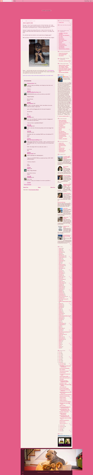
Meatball (60, 254)
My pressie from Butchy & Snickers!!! (65, 390)
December (62, 363)
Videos (60, 248)
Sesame (60, 259)
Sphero (60, 335)
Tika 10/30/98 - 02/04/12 (63, 66)
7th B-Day (61, 275)
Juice (60, 269)
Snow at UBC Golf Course (65, 377)
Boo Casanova (30, 103)
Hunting (60, 250)
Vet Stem (60, 270)
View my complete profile (64, 116)
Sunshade (66, 76)
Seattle (60, 258)
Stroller (60, 300)
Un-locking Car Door (63, 45)
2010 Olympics (62, 255)
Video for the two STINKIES (64, 48)
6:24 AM (29, 116)
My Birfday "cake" (63, 383)
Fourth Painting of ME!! (64, 376)
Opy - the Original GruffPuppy (33, 139)
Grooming (61, 137)
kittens (60, 341)
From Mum (62, 379)
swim (60, 347)
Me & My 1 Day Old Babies (64, 35)
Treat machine (61, 279)
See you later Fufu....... (65, 167)
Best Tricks (61, 37)
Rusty (60, 308)
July (61, 429)
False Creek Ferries (63, 296)
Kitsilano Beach (62, 144)
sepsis (60, 344)
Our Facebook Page (62, 54)
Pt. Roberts (61, 297)
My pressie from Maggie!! (65, 368)
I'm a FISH (61, 36)
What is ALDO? (62, 405)
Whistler (60, 303)
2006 (60, 362)
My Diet (60, 128)
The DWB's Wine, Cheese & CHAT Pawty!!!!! (66, 157)
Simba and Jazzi (30, 83)
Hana (60, 320)
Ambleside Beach (62, 150)
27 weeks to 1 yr (62, 126)
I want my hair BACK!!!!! (64, 420)
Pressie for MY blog (61, 202)
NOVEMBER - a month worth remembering (65, 366)
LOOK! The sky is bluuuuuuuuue (63, 414)
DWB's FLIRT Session (65, 218)
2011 (60, 356)
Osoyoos (60, 329)
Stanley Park (61, 143)
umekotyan (29, 177)
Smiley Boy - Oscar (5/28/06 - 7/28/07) (67, 185)
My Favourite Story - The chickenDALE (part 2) (64, 410)
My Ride (60, 42)
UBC (60, 146)
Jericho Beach (61, 151)
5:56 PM (29, 152)
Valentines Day (62, 339)
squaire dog (61, 281)
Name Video (61, 328)
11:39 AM (29, 131)
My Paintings (61, 273)
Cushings (60, 284)
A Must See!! (61, 22)
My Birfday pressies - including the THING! (64, 381)
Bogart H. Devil (30, 153)
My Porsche (61, 41)
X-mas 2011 (61, 287)
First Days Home (62, 123)
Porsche (60, 330)
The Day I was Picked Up (63, 122)
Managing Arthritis (62, 132)
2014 (60, 352)
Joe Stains (29, 117)
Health (60, 249)
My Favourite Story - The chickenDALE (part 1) (64, 416)
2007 (60, 360)
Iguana (60, 322)
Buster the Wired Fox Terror (33, 92)
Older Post (52, 187)
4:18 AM (29, 182)
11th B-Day (61, 292)
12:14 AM (29, 176)
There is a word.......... (64, 423)
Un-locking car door (62, 136)
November (62, 364)
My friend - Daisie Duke (64, 411)
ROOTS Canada (63, 397)
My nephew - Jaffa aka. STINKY (65, 60)
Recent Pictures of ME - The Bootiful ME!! (66, 236)
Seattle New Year (62, 334)
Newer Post (25, 187)
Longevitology (61, 324)
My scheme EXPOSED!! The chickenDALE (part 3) (65, 407)
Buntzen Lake (61, 149)
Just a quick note (28, 23)
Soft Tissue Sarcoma (63, 298)
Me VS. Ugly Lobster (63, 40)
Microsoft (60, 307)
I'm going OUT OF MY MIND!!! (65, 401)
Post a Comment (27, 184)
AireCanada (61, 313)
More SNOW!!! (62, 369)
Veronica (60, 266)
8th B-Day (61, 304)
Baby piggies (61, 268)
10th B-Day (61, 271)
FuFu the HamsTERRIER (63, 72)
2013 (60, 353)
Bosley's (60, 314)
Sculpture (61, 333)
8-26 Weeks (61, 125)
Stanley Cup (61, 336)
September (62, 426)
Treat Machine (61, 46)
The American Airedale (64, 371)
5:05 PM (29, 138)
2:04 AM (29, 91)
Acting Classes (62, 282)
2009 (60, 359)
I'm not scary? (62, 421)
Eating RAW (61, 260)
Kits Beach (61, 252)
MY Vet (60, 130)
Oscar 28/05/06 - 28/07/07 (64, 67)
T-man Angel (29, 125)
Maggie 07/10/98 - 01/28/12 (64, 65)
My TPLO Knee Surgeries (64, 133)
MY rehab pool (61, 131)
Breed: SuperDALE (62, 120)
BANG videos (61, 276)
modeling (60, 312)
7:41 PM (29, 167)
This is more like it (66, 175)
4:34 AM (29, 102)
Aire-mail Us (61, 55)
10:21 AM (29, 124)
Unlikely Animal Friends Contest (65, 301)
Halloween (61, 291)
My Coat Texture (62, 127)
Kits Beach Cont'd (62, 145)
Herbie (28, 168)
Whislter (60, 340)
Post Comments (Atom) (34, 189)
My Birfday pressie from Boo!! (65, 394)
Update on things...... (63, 400)
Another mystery (63, 398)
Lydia (60, 325)
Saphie (60, 309)
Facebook (61, 319)
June (61, 430)
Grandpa (60, 290)
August (61, 427)
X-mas (60, 280)
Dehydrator (61, 318)
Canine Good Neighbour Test (64, 315)
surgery (60, 346)
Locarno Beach (62, 323)
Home (39, 187)
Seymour (60, 274)
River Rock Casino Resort (64, 331)
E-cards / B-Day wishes (64, 388)
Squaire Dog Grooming (63, 53)
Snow (60, 253)
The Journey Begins (63, 121)
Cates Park (65, 208)
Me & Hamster (61, 47)
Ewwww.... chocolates (63, 138)
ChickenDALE (61, 295)
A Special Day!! (63, 372)
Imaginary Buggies (67, 193)
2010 (60, 357)
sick (59, 345)
